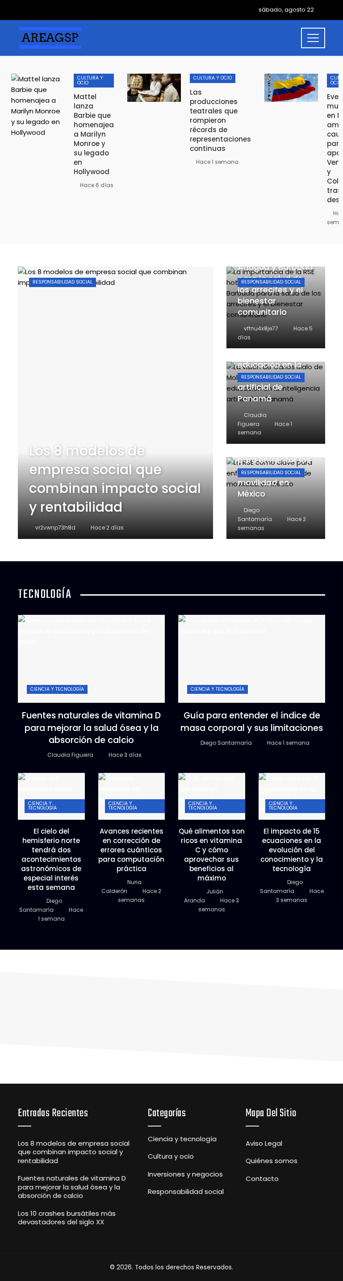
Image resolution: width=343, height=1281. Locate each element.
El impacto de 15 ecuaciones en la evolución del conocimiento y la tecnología (291, 849)
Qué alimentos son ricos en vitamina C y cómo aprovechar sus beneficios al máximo (212, 854)
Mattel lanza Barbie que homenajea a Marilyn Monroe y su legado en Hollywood (94, 134)
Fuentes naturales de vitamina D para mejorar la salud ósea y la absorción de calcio (91, 727)
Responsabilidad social (62, 282)
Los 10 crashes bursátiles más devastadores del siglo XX (67, 1218)
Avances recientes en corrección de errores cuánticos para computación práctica (131, 849)
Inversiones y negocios (185, 1174)
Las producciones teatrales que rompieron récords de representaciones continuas (220, 120)
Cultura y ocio (90, 80)
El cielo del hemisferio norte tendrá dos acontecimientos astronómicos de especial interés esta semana (51, 859)
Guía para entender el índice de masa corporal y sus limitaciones (251, 721)
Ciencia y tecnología (57, 689)
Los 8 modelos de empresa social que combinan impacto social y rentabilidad (74, 1152)
